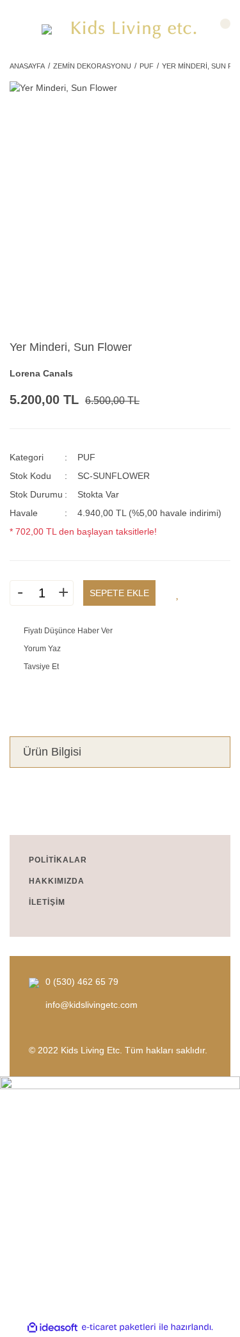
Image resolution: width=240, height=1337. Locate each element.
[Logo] (134, 30)
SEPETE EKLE (119, 593)
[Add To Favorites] (178, 593)
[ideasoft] (52, 1327)
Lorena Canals (41, 373)
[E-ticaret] (118, 1327)
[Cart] (219, 30)
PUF (86, 457)
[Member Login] (21, 30)
